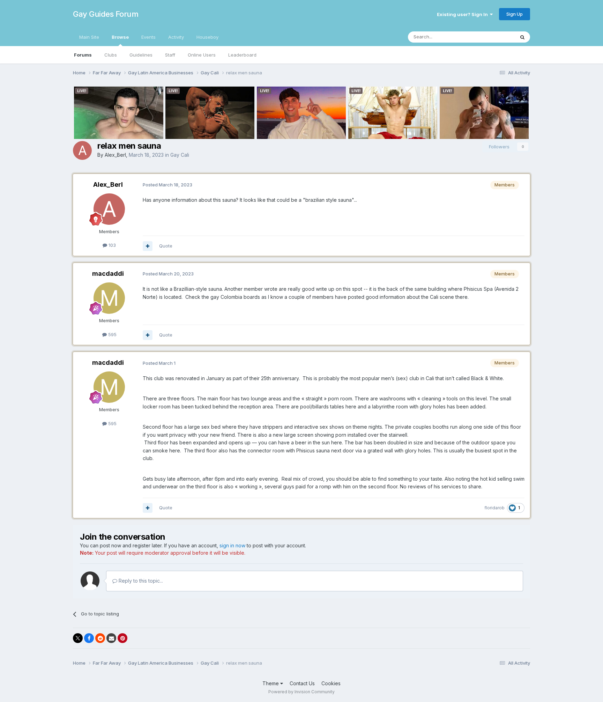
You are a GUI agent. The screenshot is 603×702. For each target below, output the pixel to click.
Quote (165, 246)
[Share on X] (78, 638)
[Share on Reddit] (100, 638)
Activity (176, 37)
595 (112, 334)
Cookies (331, 683)
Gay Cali (179, 155)
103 (111, 245)
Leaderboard (242, 55)
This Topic (494, 36)
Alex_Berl (115, 155)
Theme (271, 683)
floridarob (494, 507)
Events (148, 37)
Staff (170, 55)
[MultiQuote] (147, 246)
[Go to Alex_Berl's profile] (82, 150)
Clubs (110, 55)
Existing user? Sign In (463, 14)
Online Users (202, 55)
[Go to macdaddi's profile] (109, 298)
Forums (83, 55)
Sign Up (514, 14)
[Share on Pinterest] (122, 638)
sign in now (232, 545)
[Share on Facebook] (89, 638)
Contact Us (302, 683)
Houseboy (207, 37)
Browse (120, 37)
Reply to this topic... (140, 581)
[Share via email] (111, 638)
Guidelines (140, 55)
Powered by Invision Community (301, 691)
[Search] (522, 37)
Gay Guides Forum (105, 14)
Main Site (89, 37)
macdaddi (108, 273)
